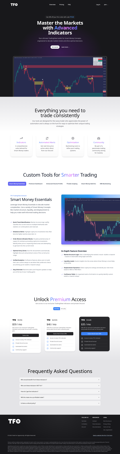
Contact (94, 421)
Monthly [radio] (56, 308)
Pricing (61, 4)
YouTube (84, 421)
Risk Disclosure (107, 421)
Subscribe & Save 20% (60, 334)
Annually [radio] (63, 308)
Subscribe (26, 335)
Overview (52, 4)
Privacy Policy (107, 424)
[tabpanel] (60, 238)
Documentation (96, 427)
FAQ (69, 4)
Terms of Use (106, 427)
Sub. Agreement (107, 430)
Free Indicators (96, 424)
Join (106, 4)
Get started (55, 47)
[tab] (17, 184)
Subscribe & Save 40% (94, 334)
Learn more (65, 47)
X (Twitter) (84, 424)
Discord (84, 427)
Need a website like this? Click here (102, 435)
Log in (98, 4)
